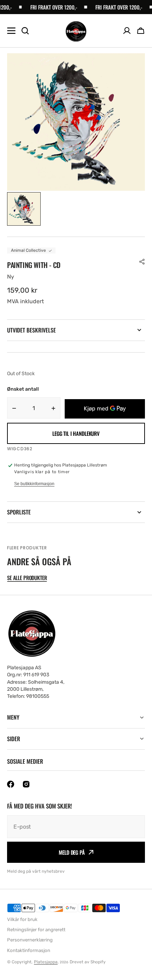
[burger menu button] (11, 30)
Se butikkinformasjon (34, 483)
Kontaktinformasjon (28, 950)
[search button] (25, 30)
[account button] (127, 30)
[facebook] (10, 784)
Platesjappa (46, 961)
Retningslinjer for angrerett (36, 929)
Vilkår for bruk (22, 919)
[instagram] (26, 784)
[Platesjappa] (76, 31)
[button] (140, 30)
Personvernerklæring (30, 940)
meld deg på (71, 852)
